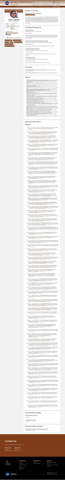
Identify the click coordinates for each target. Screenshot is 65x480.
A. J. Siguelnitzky (36, 171)
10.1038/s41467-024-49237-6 (42, 159)
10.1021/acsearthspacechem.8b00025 (39, 305)
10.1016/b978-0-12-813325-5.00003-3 (40, 301)
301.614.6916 (12, 24)
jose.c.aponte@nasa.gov (14, 23)
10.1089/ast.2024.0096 (54, 149)
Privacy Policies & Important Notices (52, 464)
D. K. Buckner (33, 131)
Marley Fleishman (8, 447)
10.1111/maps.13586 (54, 245)
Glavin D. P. (28, 144)
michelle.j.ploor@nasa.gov (17, 450)
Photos (20, 466)
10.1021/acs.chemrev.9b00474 (33, 271)
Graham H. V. (29, 218)
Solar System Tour (22, 467)
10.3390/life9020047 (49, 275)
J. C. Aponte (33, 148)
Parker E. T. (28, 206)
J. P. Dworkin (32, 144)
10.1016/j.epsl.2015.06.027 (32, 327)
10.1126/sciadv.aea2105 (48, 128)
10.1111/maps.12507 (55, 330)
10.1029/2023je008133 (33, 169)
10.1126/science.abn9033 (32, 212)
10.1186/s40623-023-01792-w (35, 200)
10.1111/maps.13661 (31, 234)
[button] (14, 4)
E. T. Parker (31, 232)
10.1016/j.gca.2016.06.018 (32, 322)
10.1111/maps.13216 (45, 289)
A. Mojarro (37, 131)
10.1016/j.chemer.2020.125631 (41, 263)
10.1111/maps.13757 (55, 229)
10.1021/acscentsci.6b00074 (33, 318)
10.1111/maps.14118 (51, 173)
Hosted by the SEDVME (36, 463)
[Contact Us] (5, 464)
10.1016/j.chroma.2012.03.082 (33, 353)
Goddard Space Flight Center (51, 462)
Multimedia (21, 463)
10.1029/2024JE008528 (48, 154)
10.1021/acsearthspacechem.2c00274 (36, 216)
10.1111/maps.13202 (33, 293)
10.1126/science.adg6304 (32, 178)
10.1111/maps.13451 (45, 267)
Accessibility (49, 466)
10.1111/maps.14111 (50, 182)
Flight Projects (49, 463)
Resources (21, 462)
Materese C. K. (29, 148)
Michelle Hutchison (17, 447)
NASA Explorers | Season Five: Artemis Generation (36, 429)
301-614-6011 (16, 449)
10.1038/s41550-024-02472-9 (33, 146)
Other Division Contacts (23, 464)
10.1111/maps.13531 (43, 259)
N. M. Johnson (32, 236)
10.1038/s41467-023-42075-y (38, 187)
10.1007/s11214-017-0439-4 (52, 296)
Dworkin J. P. (29, 295)
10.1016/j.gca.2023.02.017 (41, 208)
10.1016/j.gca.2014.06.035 (32, 336)
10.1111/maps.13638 (31, 238)
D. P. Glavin (36, 202)
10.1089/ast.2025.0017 (33, 142)
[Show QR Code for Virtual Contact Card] (17, 17)
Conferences (21, 468)
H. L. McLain (38, 148)
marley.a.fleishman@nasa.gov (9, 450)
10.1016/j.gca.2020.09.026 (36, 242)
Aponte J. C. (29, 131)
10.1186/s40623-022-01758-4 (41, 204)
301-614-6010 (7, 449)
